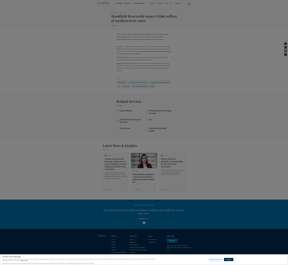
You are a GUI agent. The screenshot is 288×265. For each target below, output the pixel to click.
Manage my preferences (216, 259)
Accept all (228, 259)
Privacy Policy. (24, 260)
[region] (144, 259)
